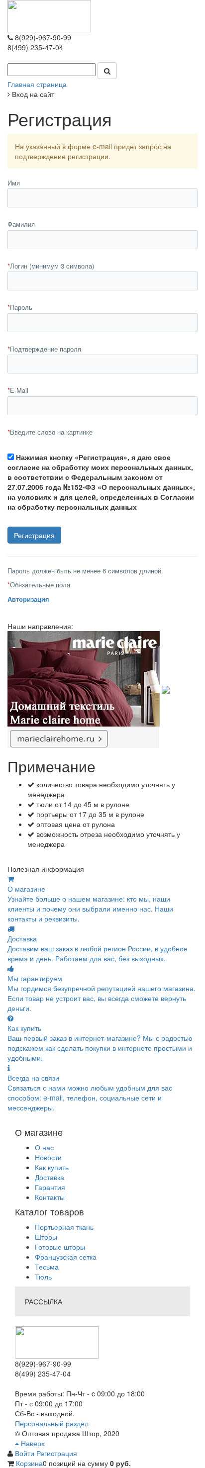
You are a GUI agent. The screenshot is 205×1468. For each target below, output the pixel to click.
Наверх (32, 1443)
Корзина (29, 1463)
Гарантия (50, 1187)
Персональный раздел (52, 1423)
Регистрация (56, 1453)
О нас (44, 1147)
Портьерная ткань (64, 1227)
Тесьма (47, 1267)
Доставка (49, 1177)
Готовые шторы (60, 1247)
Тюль (43, 1277)
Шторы (46, 1237)
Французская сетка (66, 1257)
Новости (48, 1157)
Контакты (50, 1197)
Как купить (52, 1167)
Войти (25, 1453)
